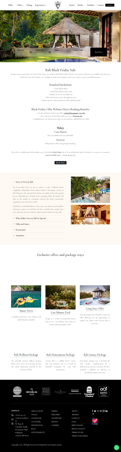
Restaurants (21, 229)
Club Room (36, 418)
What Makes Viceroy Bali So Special (31, 218)
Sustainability (38, 432)
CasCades (82, 113)
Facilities (90, 5)
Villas (10, 5)
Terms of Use (77, 432)
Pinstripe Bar (77, 116)
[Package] (26, 296)
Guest (57, 50)
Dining (29, 5)
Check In (20, 50)
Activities (36, 422)
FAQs (74, 422)
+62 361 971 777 (70, 155)
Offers (19, 5)
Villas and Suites (22, 224)
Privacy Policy (78, 429)
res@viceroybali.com (52, 155)
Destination (37, 425)
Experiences (40, 5)
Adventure (56, 418)
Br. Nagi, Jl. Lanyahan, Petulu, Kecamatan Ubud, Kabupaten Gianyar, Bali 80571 (22, 430)
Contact (100, 5)
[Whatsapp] (116, 447)
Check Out (40, 50)
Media (80, 5)
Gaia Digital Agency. (54, 445)
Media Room (77, 425)
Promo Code (78, 50)
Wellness (55, 415)
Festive (72, 5)
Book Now (110, 5)
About (75, 411)
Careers (55, 425)
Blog (33, 429)
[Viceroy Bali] (57, 5)
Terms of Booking (80, 436)
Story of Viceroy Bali (24, 182)
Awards (75, 415)
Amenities (20, 235)
